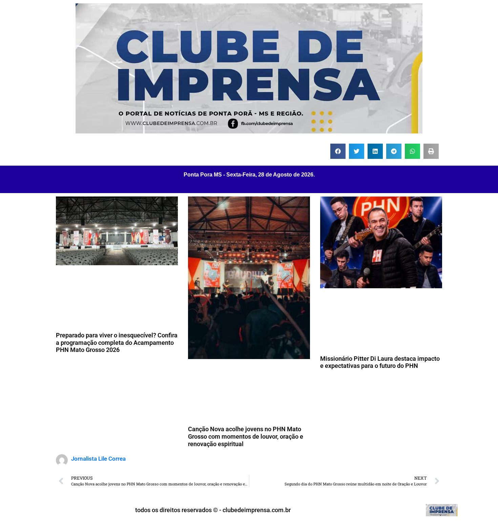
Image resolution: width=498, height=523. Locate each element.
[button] (338, 151)
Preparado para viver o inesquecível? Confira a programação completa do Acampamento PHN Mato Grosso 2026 (117, 342)
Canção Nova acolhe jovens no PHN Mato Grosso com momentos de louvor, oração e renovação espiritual (245, 436)
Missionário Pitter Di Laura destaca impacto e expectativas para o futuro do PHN (380, 362)
